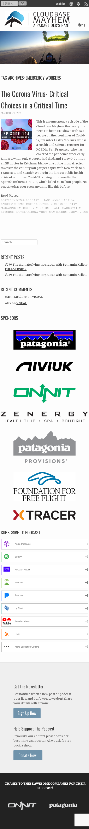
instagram (71, 3)
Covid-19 (46, 203)
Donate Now (28, 755)
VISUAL (37, 297)
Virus (83, 211)
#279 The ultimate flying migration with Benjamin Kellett (46, 275)
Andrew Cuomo (12, 203)
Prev (7, 806)
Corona (32, 203)
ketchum (8, 211)
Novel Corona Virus (32, 211)
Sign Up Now (27, 713)
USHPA (73, 211)
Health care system (66, 207)
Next (82, 806)
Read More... (9, 195)
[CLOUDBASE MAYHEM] (37, 24)
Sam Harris (58, 211)
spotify (78, 3)
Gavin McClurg (16, 297)
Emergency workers (33, 207)
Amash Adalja (63, 200)
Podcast (32, 200)
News (20, 200)
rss (86, 3)
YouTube (61, 3)
